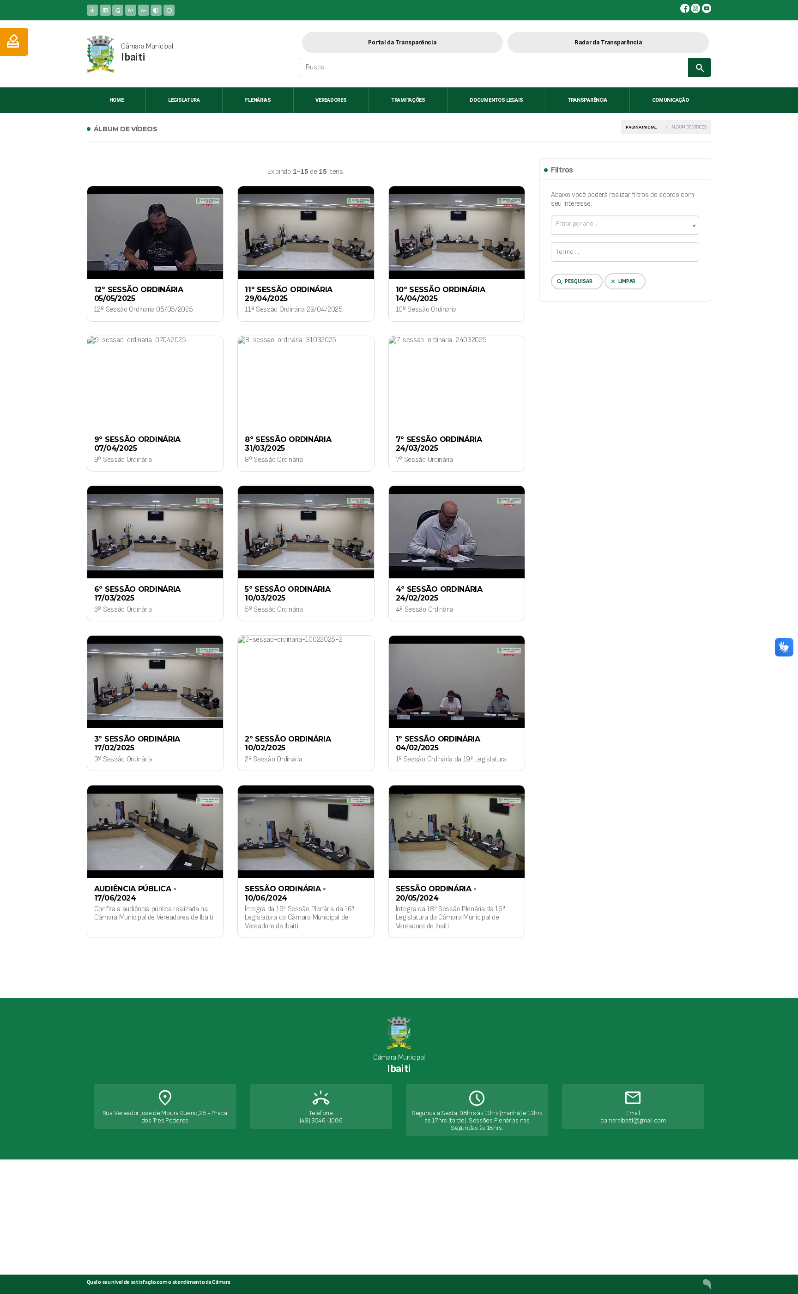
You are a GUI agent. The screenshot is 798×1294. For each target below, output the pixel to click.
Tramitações (408, 100)
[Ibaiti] (100, 53)
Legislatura (184, 100)
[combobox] (625, 225)
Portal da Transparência (402, 42)
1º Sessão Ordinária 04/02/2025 (438, 743)
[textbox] (625, 224)
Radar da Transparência (608, 42)
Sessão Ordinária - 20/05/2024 (436, 893)
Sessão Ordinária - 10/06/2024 (285, 893)
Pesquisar (574, 282)
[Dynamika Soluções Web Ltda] (707, 1284)
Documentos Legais (496, 100)
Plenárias (257, 100)
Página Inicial (641, 127)
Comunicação (670, 100)
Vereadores (330, 100)
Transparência (587, 100)
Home (116, 100)
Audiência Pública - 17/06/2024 (135, 893)
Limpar (622, 281)
